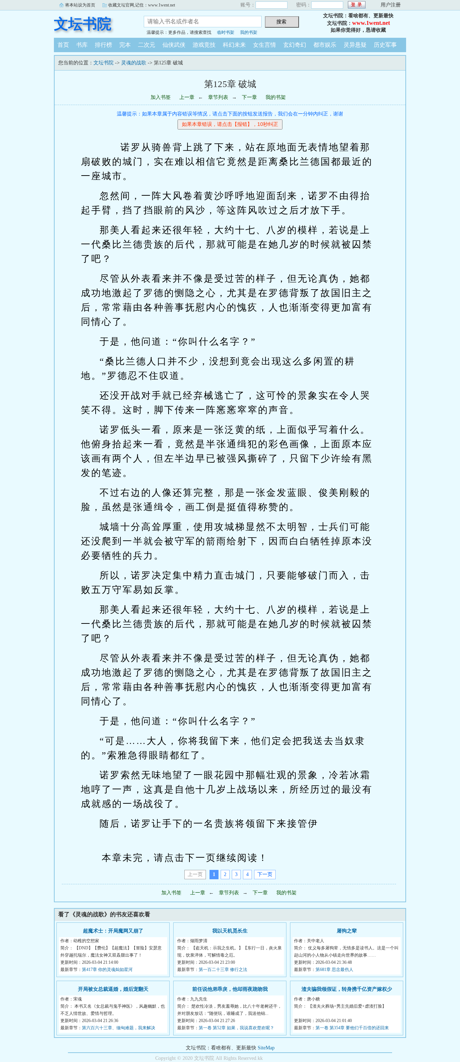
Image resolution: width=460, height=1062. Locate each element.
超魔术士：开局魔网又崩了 (113, 931)
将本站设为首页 (80, 5)
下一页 (264, 874)
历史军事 (385, 45)
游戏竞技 (204, 45)
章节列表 (218, 97)
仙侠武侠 (173, 45)
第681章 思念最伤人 (334, 969)
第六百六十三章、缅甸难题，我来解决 (118, 1027)
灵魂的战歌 (133, 62)
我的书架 (248, 32)
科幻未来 (234, 45)
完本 (125, 45)
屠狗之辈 (347, 931)
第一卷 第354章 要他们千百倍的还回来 (352, 1027)
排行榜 (103, 45)
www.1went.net (371, 23)
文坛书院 (82, 24)
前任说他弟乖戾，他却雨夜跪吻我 (230, 989)
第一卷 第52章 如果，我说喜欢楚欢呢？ (236, 1027)
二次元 (146, 45)
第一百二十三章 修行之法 (223, 969)
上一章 (186, 97)
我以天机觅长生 (230, 931)
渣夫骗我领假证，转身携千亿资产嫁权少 (347, 989)
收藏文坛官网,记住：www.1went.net (141, 5)
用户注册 (391, 5)
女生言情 (264, 45)
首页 (63, 45)
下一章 (249, 97)
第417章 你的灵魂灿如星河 (107, 969)
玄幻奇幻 (294, 45)
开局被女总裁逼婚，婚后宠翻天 (113, 989)
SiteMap (266, 1047)
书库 (82, 45)
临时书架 (225, 32)
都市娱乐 (324, 45)
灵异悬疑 (355, 45)
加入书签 (161, 97)
